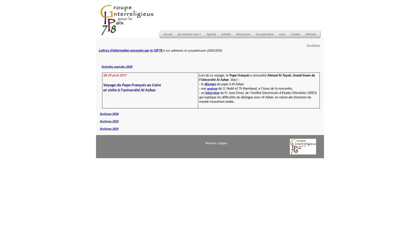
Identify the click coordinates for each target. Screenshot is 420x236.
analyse (212, 88)
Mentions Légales (216, 143)
